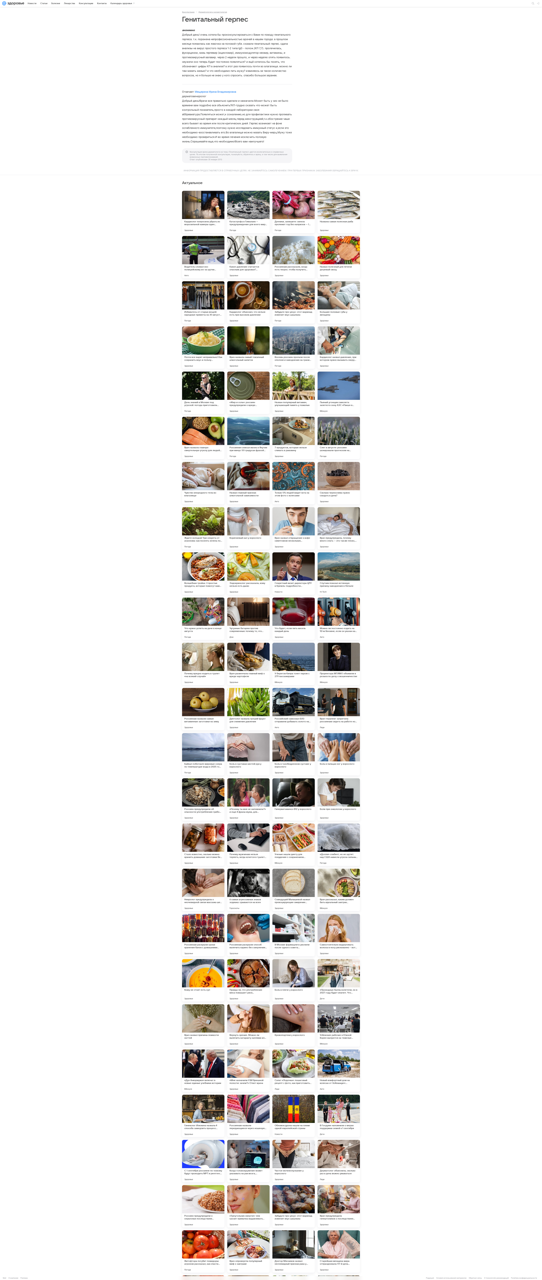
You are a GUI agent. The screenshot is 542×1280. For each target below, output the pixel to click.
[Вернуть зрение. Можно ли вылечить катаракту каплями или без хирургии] (248, 1025)
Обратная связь (475, 1278)
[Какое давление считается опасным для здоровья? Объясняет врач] (248, 257)
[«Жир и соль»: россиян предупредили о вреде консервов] (248, 393)
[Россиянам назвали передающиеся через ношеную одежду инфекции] (248, 1116)
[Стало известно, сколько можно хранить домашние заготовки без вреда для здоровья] (203, 845)
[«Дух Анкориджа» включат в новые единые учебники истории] (203, 1071)
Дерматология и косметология (212, 12)
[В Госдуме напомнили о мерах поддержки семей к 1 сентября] (339, 1116)
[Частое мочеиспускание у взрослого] (293, 1161)
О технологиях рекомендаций (496, 1278)
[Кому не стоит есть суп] (203, 980)
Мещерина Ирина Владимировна (215, 91)
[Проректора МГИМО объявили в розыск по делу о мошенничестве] (339, 664)
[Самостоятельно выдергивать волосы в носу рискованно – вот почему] (339, 935)
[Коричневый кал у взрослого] (248, 528)
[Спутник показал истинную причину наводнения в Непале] (339, 573)
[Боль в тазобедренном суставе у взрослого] (293, 754)
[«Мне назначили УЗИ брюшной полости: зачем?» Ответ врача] (248, 1071)
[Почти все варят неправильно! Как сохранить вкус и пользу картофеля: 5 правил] (203, 347)
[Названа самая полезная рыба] (339, 212)
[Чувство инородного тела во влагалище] (203, 483)
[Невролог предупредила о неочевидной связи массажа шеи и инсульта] (203, 890)
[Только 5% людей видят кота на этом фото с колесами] (293, 483)
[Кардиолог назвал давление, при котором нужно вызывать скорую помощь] (339, 347)
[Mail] (4, 3)
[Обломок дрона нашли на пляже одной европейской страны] (293, 1116)
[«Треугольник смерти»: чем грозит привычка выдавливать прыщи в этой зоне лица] (248, 1206)
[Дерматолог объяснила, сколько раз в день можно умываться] (339, 1161)
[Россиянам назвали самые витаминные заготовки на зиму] (203, 709)
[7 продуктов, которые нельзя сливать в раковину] (293, 438)
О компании (13, 1278)
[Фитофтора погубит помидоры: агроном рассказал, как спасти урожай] (203, 1251)
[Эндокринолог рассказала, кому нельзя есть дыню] (248, 573)
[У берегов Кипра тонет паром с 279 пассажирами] (293, 664)
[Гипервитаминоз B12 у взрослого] (293, 799)
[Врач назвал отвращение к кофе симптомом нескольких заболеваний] (293, 528)
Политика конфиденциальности (524, 1278)
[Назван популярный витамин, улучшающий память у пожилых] (293, 393)
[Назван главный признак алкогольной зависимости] (248, 483)
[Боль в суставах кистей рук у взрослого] (248, 754)
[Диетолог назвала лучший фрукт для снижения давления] (248, 709)
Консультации (188, 12)
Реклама (24, 1278)
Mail (4, 1278)
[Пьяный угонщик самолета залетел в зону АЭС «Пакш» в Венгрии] (339, 393)
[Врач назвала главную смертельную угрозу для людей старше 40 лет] (203, 438)
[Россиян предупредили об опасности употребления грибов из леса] (203, 799)
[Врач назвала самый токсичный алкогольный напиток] (248, 347)
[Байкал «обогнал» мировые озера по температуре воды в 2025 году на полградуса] (203, 754)
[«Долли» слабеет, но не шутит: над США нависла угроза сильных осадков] (339, 845)
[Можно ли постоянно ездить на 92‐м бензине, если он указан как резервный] (339, 619)
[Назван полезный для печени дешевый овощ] (339, 257)
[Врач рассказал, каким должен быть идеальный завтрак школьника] (339, 890)
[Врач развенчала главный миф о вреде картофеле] (248, 664)
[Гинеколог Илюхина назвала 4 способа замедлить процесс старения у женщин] (203, 1116)
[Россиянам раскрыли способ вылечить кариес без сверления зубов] (248, 935)
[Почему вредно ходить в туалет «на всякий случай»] (203, 664)
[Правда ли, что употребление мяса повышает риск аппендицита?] (248, 980)
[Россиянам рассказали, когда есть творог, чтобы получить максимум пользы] (293, 257)
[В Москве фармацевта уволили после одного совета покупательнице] (293, 935)
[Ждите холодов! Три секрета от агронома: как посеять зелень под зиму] (203, 528)
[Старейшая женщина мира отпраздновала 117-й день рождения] (339, 1251)
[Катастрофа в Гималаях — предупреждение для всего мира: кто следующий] (248, 212)
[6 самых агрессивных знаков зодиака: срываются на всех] (248, 890)
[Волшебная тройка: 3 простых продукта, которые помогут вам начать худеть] (203, 573)
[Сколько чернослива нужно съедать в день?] (339, 483)
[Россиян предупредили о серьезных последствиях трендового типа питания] (203, 1206)
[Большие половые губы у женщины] (339, 302)
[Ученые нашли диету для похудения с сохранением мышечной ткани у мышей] (293, 845)
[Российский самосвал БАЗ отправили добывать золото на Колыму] (293, 709)
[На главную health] (15, 3)
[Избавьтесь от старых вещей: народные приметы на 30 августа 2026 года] (203, 302)
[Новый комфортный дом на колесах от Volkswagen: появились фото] (339, 1071)
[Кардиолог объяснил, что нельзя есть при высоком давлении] (248, 302)
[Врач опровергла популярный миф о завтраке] (248, 1251)
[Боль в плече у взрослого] (293, 980)
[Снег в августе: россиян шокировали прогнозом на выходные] (339, 438)
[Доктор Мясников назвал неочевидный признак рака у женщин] (293, 1251)
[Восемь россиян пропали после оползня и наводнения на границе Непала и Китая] (293, 347)
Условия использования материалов (451, 1278)
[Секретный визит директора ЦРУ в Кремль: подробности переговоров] (293, 573)
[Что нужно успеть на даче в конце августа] (203, 619)
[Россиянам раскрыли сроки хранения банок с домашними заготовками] (203, 935)
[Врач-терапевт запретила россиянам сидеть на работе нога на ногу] (339, 709)
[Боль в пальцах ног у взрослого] (339, 754)
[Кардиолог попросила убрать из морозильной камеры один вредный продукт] (203, 212)
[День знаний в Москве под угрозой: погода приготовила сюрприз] (203, 393)
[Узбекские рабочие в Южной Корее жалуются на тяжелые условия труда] (339, 1025)
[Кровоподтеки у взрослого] (293, 1025)
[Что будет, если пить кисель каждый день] (293, 619)
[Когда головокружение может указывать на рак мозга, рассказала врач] (248, 1161)
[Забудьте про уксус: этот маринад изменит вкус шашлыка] (293, 302)
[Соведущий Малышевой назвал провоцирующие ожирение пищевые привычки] (293, 890)
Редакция (430, 1278)
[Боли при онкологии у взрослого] (339, 799)
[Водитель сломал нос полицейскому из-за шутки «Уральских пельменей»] (203, 257)
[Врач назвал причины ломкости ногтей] (203, 1025)
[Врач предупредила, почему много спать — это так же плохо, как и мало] (339, 528)
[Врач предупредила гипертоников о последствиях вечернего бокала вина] (339, 1206)
